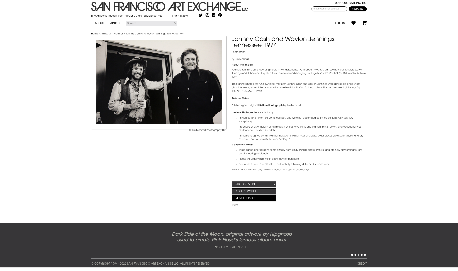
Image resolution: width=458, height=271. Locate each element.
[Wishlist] (350, 23)
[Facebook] (213, 15)
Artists (115, 23)
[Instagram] (207, 15)
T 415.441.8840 (180, 16)
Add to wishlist (247, 191)
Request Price (245, 198)
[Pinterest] (220, 15)
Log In (340, 23)
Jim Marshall (116, 34)
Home (94, 34)
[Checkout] (361, 23)
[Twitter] (201, 15)
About (99, 23)
